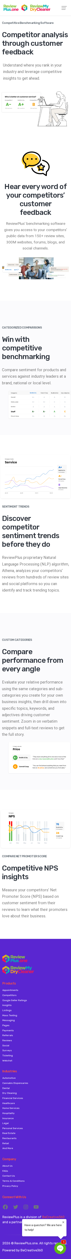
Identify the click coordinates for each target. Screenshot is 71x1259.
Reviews (7, 1040)
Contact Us (8, 1175)
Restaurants (9, 1138)
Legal (5, 1123)
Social (5, 1045)
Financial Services (12, 1098)
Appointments (10, 990)
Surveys (7, 1050)
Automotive (9, 1078)
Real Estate (8, 1133)
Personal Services (12, 1128)
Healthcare (8, 1103)
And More (7, 1148)
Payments (8, 1030)
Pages (5, 1025)
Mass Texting (9, 1015)
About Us (7, 1165)
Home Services (11, 1108)
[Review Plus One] (35, 7)
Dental (6, 1088)
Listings (7, 1010)
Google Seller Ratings (14, 1000)
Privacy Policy (10, 1186)
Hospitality (8, 1113)
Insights (7, 1005)
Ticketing (7, 1055)
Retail (5, 1143)
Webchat (7, 1060)
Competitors (9, 995)
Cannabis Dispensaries (15, 1083)
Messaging (8, 1020)
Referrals (7, 1035)
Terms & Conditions (13, 1181)
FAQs (5, 1171)
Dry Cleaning (9, 1093)
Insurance (8, 1118)
